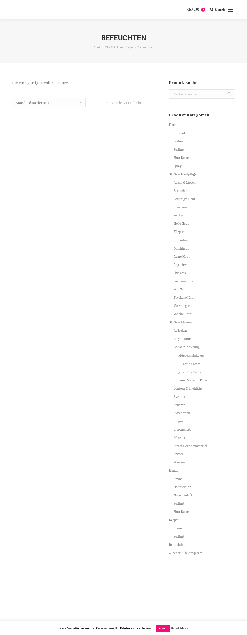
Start (97, 47)
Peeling (179, 150)
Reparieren (181, 265)
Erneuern (180, 207)
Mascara (180, 438)
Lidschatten (182, 413)
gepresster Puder (189, 372)
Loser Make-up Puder (193, 380)
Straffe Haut (182, 289)
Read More (180, 628)
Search (220, 10)
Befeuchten (181, 191)
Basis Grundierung (186, 347)
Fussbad (179, 133)
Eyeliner (179, 397)
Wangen (179, 462)
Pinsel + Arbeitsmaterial (190, 446)
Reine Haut (182, 257)
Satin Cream (191, 364)
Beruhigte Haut (184, 199)
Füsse (172, 125)
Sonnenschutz (183, 281)
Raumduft (176, 545)
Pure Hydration (78, 582)
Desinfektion (182, 487)
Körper (179, 232)
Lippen (178, 421)
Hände (173, 470)
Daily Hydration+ (78, 421)
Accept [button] (163, 628)
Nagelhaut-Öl (183, 495)
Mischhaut (181, 248)
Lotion (178, 141)
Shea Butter (182, 158)
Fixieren (179, 405)
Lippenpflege (182, 429)
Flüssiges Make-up (191, 355)
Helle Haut (181, 224)
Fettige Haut (182, 215)
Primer (178, 454)
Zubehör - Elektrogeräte (185, 553)
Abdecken (180, 331)
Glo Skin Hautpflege (119, 47)
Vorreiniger (182, 306)
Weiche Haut (183, 314)
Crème (178, 479)
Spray (178, 166)
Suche (229, 94)
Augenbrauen (183, 339)
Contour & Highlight (188, 388)
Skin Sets (180, 273)
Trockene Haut (184, 298)
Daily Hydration (78, 259)
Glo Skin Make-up (181, 322)
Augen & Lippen (185, 183)
